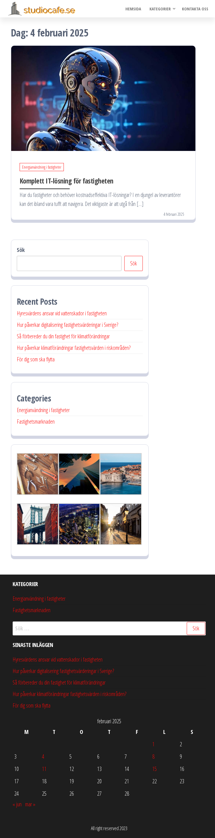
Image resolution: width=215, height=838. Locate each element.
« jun (17, 804)
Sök (21, 250)
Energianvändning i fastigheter (41, 167)
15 (154, 769)
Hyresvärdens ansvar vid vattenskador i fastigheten (62, 313)
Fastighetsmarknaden (36, 421)
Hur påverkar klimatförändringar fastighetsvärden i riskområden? (73, 348)
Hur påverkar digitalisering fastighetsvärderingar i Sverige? (67, 325)
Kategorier (160, 9)
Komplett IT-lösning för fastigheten (66, 180)
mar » (30, 804)
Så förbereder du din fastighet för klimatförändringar (63, 336)
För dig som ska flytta (36, 359)
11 (44, 769)
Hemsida (133, 9)
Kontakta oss (195, 9)
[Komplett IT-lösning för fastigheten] (103, 98)
